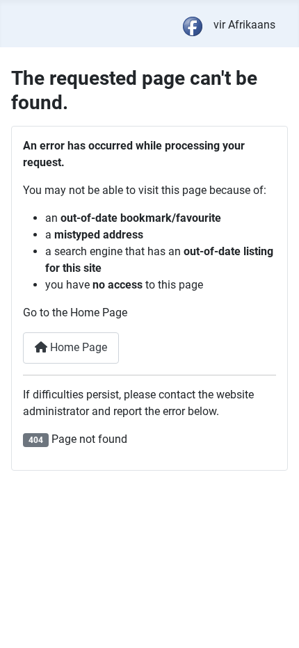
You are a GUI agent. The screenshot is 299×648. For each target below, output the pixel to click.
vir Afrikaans (244, 24)
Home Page (77, 347)
